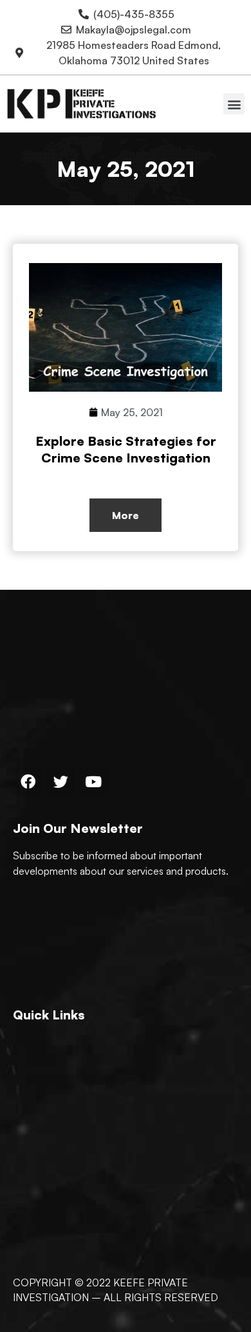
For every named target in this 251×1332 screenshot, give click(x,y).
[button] (234, 103)
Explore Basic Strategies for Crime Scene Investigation (125, 449)
